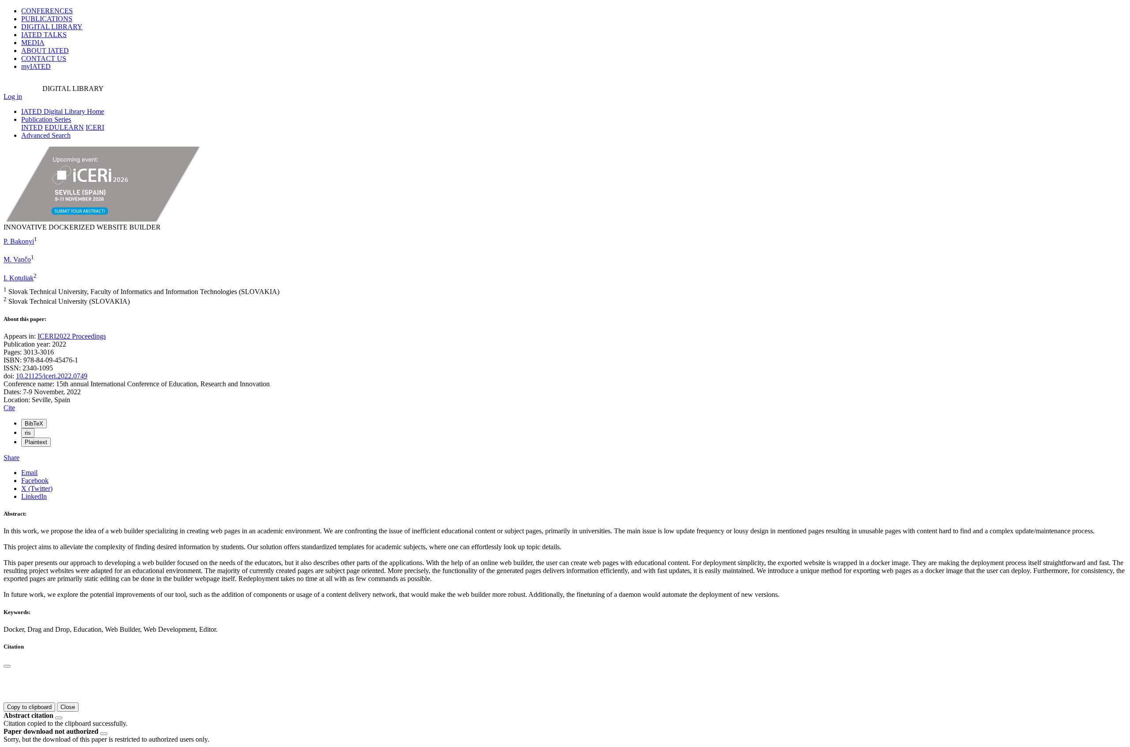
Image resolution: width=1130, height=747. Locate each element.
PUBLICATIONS (46, 19)
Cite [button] (9, 407)
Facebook (35, 480)
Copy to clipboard (29, 707)
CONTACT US (43, 58)
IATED (44, 34)
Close (67, 707)
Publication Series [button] (46, 119)
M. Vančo (17, 260)
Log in (13, 96)
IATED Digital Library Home (62, 111)
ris (28, 433)
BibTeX (34, 423)
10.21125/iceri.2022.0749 (51, 376)
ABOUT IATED (45, 50)
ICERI (95, 127)
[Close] (7, 666)
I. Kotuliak (19, 278)
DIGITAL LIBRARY (52, 26)
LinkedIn (34, 496)
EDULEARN (64, 127)
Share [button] (11, 457)
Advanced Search (46, 135)
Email (29, 472)
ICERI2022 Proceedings (72, 336)
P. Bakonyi (19, 241)
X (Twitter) (37, 488)
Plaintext (36, 442)
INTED (32, 127)
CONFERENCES (47, 11)
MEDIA (33, 42)
